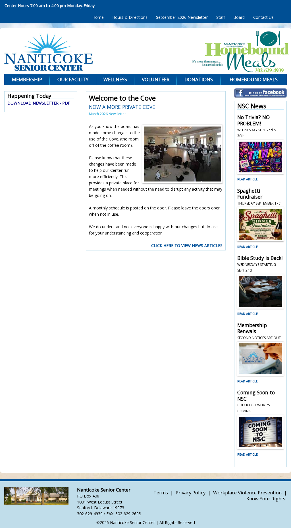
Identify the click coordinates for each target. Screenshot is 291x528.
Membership (27, 79)
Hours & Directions (129, 17)
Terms (160, 492)
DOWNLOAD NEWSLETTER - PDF (38, 103)
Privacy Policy (190, 492)
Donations (198, 79)
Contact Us (263, 17)
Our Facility (72, 79)
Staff (220, 17)
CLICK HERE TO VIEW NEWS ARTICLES (187, 245)
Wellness (115, 79)
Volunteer (155, 79)
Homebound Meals (254, 79)
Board (239, 17)
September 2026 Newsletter (182, 17)
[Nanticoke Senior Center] (87, 52)
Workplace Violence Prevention (247, 492)
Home (98, 17)
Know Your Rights (265, 498)
